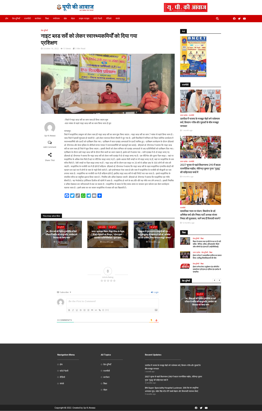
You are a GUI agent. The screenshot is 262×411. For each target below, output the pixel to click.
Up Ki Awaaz (50, 135)
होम (6, 18)
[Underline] (77, 310)
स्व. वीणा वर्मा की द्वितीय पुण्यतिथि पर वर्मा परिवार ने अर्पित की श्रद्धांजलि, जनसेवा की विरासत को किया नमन (61, 234)
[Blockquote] (92, 310)
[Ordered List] (84, 310)
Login (156, 292)
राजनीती (27, 18)
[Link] (100, 310)
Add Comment (49, 147)
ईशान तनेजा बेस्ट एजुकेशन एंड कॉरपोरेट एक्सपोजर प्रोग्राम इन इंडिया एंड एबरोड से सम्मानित (207, 269)
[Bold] (69, 310)
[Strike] (81, 310)
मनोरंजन (56, 18)
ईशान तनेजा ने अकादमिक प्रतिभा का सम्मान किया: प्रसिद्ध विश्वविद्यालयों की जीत (207, 256)
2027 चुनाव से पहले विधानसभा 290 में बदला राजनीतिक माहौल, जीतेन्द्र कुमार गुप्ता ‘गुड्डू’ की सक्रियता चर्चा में (200, 168)
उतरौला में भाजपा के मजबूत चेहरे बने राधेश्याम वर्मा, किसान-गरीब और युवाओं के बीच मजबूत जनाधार (200, 122)
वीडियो (108, 18)
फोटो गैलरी (97, 18)
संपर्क (118, 18)
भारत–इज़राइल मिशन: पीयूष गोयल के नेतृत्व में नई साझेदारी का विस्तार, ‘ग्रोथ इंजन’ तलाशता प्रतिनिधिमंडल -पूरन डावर (108, 234)
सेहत (73, 18)
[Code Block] (96, 310)
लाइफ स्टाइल (84, 18)
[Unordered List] (88, 310)
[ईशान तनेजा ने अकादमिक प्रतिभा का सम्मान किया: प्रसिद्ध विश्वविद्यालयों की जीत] (185, 254)
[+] (107, 310)
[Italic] (73, 310)
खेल (65, 18)
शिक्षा (47, 18)
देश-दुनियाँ (16, 18)
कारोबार (38, 18)
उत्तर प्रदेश (102, 227)
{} (103, 310)
